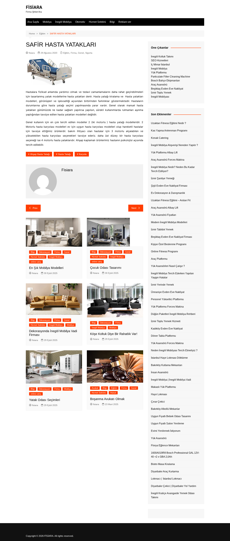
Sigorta (88, 53)
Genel (81, 53)
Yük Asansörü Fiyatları (163, 215)
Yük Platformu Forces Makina (167, 306)
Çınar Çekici (158, 401)
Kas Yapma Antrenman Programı (169, 130)
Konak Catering (159, 138)
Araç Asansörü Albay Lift (164, 207)
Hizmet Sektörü (97, 22)
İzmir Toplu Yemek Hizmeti (165, 321)
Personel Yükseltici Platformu (167, 299)
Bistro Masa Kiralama (163, 464)
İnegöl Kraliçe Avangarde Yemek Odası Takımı (172, 495)
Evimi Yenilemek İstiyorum (165, 431)
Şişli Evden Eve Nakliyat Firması (169, 185)
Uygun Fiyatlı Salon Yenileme (167, 423)
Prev (35, 208)
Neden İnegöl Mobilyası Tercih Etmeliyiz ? (174, 350)
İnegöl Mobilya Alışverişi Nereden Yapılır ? (174, 145)
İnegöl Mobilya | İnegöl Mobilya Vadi (171, 379)
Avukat (95, 388)
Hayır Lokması (159, 394)
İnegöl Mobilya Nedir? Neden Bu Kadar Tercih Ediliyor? (173, 169)
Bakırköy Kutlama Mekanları (166, 365)
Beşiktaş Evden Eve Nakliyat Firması (171, 237)
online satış (36, 262)
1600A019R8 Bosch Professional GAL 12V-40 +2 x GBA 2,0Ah (175, 454)
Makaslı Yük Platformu (163, 387)
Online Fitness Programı (164, 251)
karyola (83, 154)
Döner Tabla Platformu (163, 335)
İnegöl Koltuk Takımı (162, 56)
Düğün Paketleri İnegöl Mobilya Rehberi (173, 314)
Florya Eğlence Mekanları (165, 445)
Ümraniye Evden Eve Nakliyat (167, 292)
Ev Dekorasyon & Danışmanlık (168, 193)
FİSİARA (34, 7)
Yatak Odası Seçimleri (44, 400)
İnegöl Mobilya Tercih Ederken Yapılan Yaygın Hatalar (172, 275)
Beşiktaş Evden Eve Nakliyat (167, 88)
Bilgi (112, 22)
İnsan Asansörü (159, 372)
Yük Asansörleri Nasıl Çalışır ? (168, 266)
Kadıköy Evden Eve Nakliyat (167, 328)
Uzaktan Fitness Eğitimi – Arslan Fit (170, 200)
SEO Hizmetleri (159, 60)
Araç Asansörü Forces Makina (167, 159)
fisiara (32, 53)
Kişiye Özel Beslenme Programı (168, 244)
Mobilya (47, 22)
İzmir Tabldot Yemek (162, 229)
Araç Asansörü (159, 84)
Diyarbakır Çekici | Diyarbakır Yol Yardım (173, 486)
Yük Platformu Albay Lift (164, 152)
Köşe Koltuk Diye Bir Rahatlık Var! (113, 334)
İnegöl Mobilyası (160, 96)
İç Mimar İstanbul (160, 64)
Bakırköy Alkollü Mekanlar (165, 409)
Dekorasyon (44, 252)
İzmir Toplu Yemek (161, 92)
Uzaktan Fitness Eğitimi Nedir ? (168, 123)
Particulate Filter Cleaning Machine (170, 76)
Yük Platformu (159, 72)
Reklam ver (124, 22)
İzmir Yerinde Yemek (162, 284)
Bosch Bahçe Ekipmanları (165, 80)
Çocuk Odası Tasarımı (105, 267)
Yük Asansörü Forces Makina (167, 343)
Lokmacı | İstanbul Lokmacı (166, 478)
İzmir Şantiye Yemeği (162, 178)
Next (133, 208)
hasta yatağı (64, 154)
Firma (74, 53)
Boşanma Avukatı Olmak (107, 399)
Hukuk (113, 393)
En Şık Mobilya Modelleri (46, 268)
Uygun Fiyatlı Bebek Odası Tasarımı (171, 416)
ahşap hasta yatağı (40, 154)
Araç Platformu (159, 258)
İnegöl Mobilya (63, 22)
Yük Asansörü (158, 438)
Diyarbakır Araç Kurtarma (165, 471)
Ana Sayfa (33, 22)
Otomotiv (80, 22)
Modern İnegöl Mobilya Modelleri (169, 222)
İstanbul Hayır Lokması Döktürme (169, 357)
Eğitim (66, 53)
